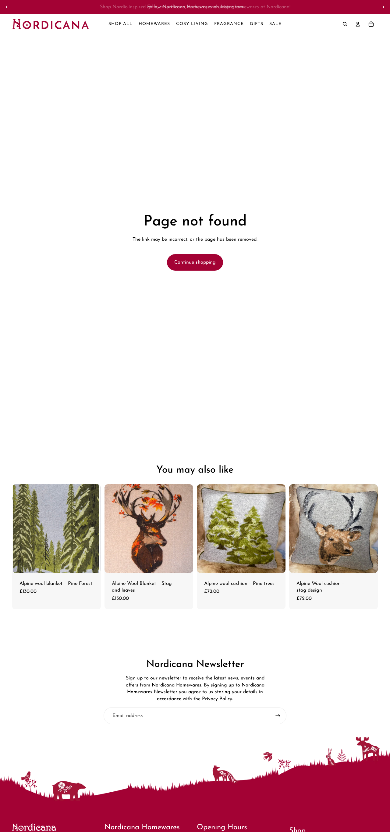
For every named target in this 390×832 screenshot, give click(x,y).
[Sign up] (278, 716)
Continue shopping (195, 262)
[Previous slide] (6, 7)
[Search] (345, 24)
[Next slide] (383, 7)
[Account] (357, 24)
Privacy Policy (217, 699)
